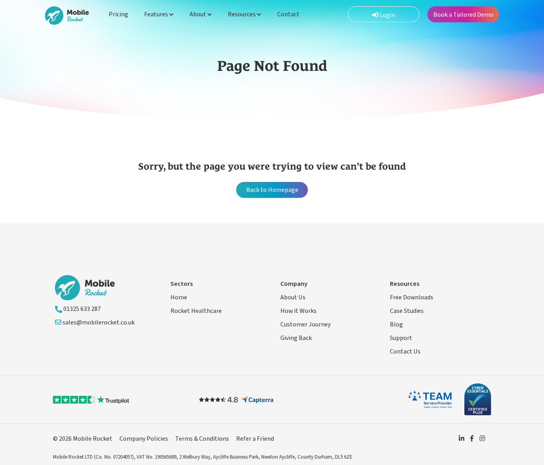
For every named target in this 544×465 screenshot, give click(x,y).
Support (401, 338)
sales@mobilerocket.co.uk (98, 322)
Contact (288, 14)
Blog (396, 324)
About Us (292, 297)
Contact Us (405, 351)
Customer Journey (305, 324)
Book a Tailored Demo (463, 14)
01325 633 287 (81, 309)
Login (386, 15)
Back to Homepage (272, 190)
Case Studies (407, 311)
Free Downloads (411, 297)
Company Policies (143, 438)
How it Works (298, 311)
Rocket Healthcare (196, 311)
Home (178, 297)
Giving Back (296, 338)
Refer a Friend (255, 438)
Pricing (118, 14)
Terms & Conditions (202, 438)
